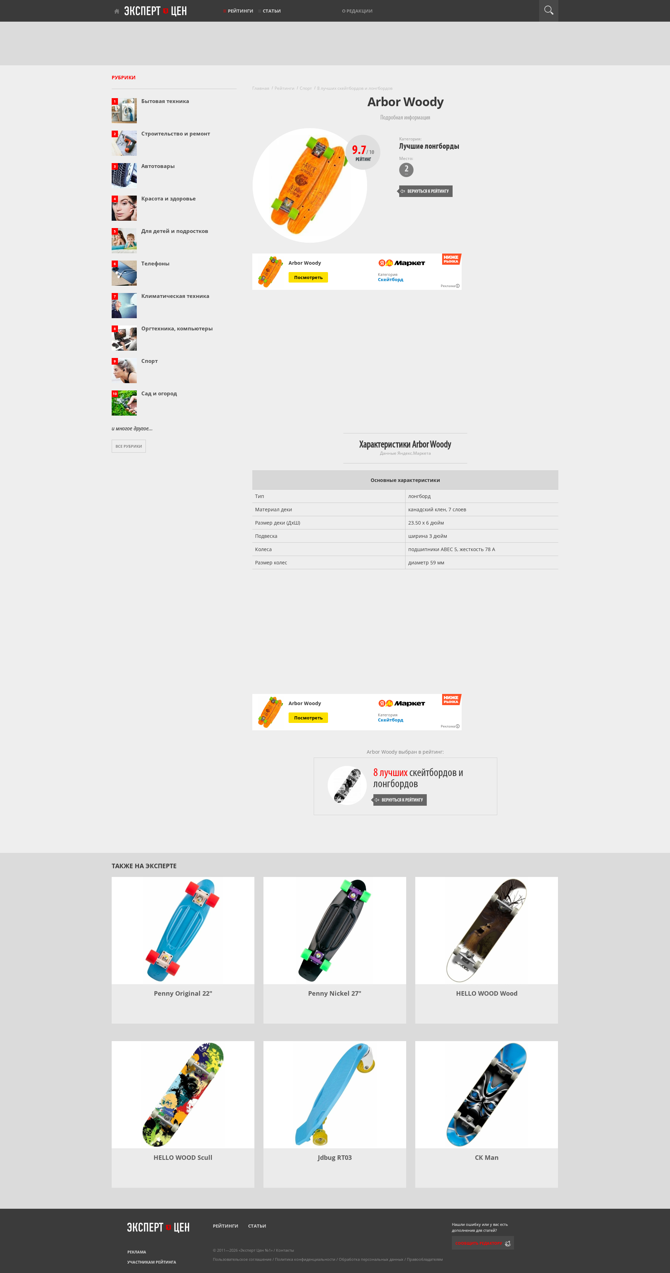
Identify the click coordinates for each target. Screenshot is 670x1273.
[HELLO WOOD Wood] (486, 930)
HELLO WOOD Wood (487, 993)
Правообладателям (425, 1259)
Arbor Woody (305, 263)
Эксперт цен (156, 11)
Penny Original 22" (183, 993)
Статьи (272, 11)
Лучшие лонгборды (429, 146)
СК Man (487, 1157)
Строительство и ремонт (175, 133)
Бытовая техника (165, 100)
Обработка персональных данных (371, 1259)
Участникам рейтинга (151, 1262)
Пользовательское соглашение (242, 1259)
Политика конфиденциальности (305, 1259)
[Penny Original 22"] (183, 930)
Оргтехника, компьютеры (177, 328)
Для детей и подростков (174, 230)
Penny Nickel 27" (335, 993)
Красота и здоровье (168, 198)
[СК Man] (486, 1094)
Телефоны (155, 263)
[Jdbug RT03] (334, 1094)
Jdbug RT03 (335, 1157)
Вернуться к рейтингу (425, 191)
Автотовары (158, 165)
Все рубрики (129, 446)
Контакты (285, 1250)
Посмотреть (308, 277)
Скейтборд (390, 279)
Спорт (149, 360)
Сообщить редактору (478, 1243)
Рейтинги (240, 11)
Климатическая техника (175, 295)
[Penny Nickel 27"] (334, 930)
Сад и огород (159, 393)
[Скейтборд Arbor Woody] (270, 272)
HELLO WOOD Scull (183, 1157)
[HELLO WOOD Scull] (183, 1094)
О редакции (357, 11)
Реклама (136, 1251)
